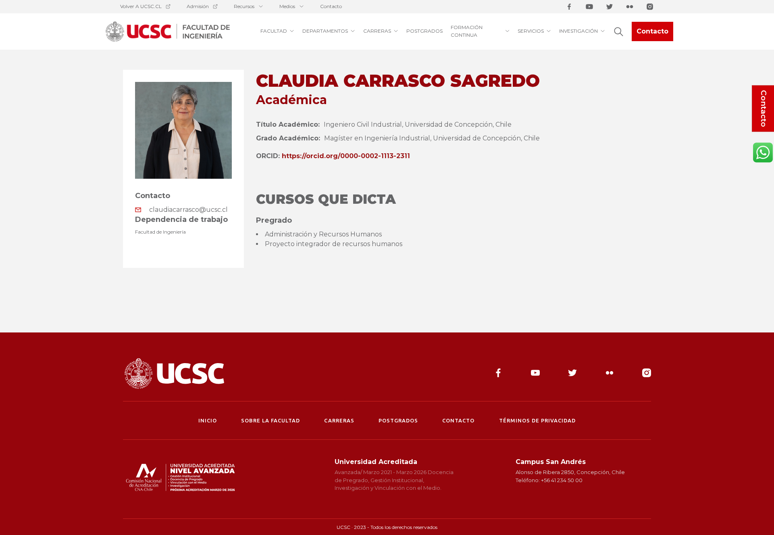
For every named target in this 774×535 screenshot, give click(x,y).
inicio (207, 420)
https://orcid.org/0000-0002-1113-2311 (346, 156)
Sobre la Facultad (270, 420)
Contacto (331, 6)
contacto (458, 420)
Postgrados (398, 420)
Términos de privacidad (537, 420)
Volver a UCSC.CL (141, 6)
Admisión (198, 6)
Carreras (339, 420)
